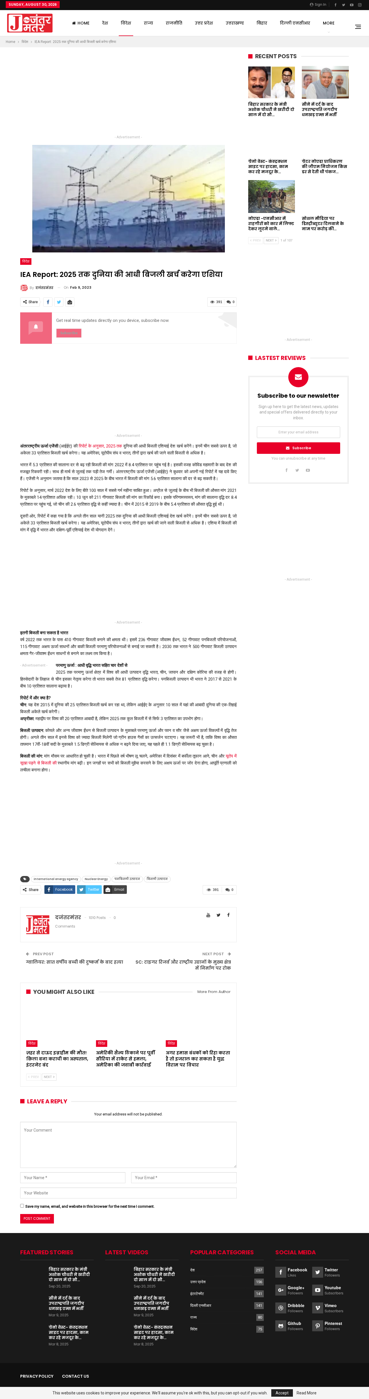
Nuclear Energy (96, 879)
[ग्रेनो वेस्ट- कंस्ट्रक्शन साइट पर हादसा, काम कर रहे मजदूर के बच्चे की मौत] (271, 139)
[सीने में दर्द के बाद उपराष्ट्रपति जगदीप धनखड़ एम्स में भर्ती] (325, 82)
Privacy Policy (36, 1376)
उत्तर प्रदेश (204, 23)
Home (83, 23)
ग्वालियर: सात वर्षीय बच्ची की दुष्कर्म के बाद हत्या (74, 962)
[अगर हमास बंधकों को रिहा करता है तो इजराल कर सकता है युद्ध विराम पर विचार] (198, 1024)
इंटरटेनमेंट (197, 1294)
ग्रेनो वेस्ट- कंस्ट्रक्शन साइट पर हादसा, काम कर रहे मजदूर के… (69, 1332)
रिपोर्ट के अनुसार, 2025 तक (100, 446)
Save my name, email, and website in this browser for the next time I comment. (90, 1206)
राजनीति (174, 23)
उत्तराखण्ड (235, 23)
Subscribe (301, 447)
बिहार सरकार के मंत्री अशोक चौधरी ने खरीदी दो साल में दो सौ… (69, 1274)
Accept (282, 1393)
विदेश (126, 23)
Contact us (75, 1376)
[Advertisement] (128, 93)
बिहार (262, 23)
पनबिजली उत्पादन (127, 879)
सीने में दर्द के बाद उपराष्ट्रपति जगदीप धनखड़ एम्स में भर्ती (66, 1303)
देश (105, 23)
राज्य (148, 23)
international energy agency (56, 879)
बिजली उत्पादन (157, 879)
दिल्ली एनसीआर (295, 23)
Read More (307, 1393)
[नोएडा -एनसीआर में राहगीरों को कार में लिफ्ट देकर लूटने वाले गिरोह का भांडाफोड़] (271, 196)
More (328, 23)
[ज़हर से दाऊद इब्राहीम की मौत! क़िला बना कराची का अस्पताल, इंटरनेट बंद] (58, 1024)
